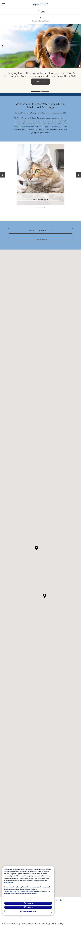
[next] (78, 46)
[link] (40, 4)
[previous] (2, 46)
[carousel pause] (78, 66)
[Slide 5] (44, 207)
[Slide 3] (40, 207)
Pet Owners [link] (40, 239)
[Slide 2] (45, 91)
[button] (3, 4)
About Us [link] (40, 82)
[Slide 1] (35, 91)
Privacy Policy (8, 882)
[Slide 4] (42, 207)
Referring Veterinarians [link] (40, 231)
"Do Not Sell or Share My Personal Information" (19, 891)
